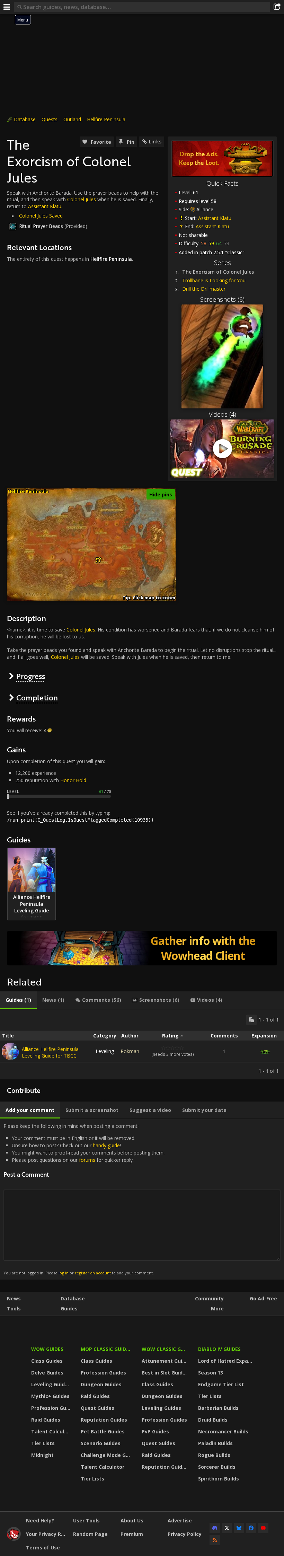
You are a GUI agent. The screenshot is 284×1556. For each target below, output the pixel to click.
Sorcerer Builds (217, 1467)
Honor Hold (73, 780)
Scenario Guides (101, 1443)
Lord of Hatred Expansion (226, 1361)
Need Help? (40, 1520)
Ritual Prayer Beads (41, 226)
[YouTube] (263, 1528)
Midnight (42, 1455)
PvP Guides (155, 1431)
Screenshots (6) (222, 299)
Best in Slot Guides (165, 1372)
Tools (14, 1308)
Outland (72, 119)
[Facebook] (251, 1528)
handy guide (106, 1145)
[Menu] (7, 7)
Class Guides (47, 1361)
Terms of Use (43, 1547)
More (217, 1308)
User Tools (86, 1520)
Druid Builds (213, 1419)
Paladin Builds (215, 1443)
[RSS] (215, 1540)
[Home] (14, 1539)
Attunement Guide (165, 1361)
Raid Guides (45, 1419)
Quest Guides (97, 1408)
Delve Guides (47, 1372)
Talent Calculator (51, 1431)
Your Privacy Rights (47, 1534)
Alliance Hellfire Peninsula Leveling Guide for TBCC (50, 1052)
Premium (132, 1534)
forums (87, 1160)
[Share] (277, 7)
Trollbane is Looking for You (214, 280)
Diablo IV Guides (219, 1349)
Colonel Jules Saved (41, 215)
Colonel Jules (81, 199)
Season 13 (210, 1372)
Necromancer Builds (223, 1431)
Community (209, 1298)
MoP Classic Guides (106, 1349)
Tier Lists (43, 1443)
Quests (49, 119)
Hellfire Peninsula (106, 119)
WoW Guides (47, 1349)
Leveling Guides (51, 1384)
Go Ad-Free (263, 1298)
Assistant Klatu (214, 218)
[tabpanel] (142, 1044)
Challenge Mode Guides (107, 1455)
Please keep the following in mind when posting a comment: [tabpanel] (84, 1199)
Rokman (130, 1051)
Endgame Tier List (221, 1384)
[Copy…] (251, 1020)
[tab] (18, 1000)
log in (64, 1272)
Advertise (180, 1520)
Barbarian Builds (218, 1408)
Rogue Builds (214, 1455)
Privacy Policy (185, 1534)
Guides (69, 1308)
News (14, 1298)
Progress (30, 676)
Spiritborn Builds (218, 1478)
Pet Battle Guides (103, 1431)
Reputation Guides (104, 1419)
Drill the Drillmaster (203, 288)
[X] (227, 1528)
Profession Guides (51, 1408)
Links (155, 141)
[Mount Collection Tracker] (142, 948)
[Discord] (215, 1528)
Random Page (90, 1534)
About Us (132, 1520)
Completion (37, 697)
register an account (93, 1272)
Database (25, 119)
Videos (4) (222, 414)
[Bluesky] (239, 1528)
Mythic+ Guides (50, 1396)
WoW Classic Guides (165, 1349)
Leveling (105, 1051)
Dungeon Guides (101, 1384)
